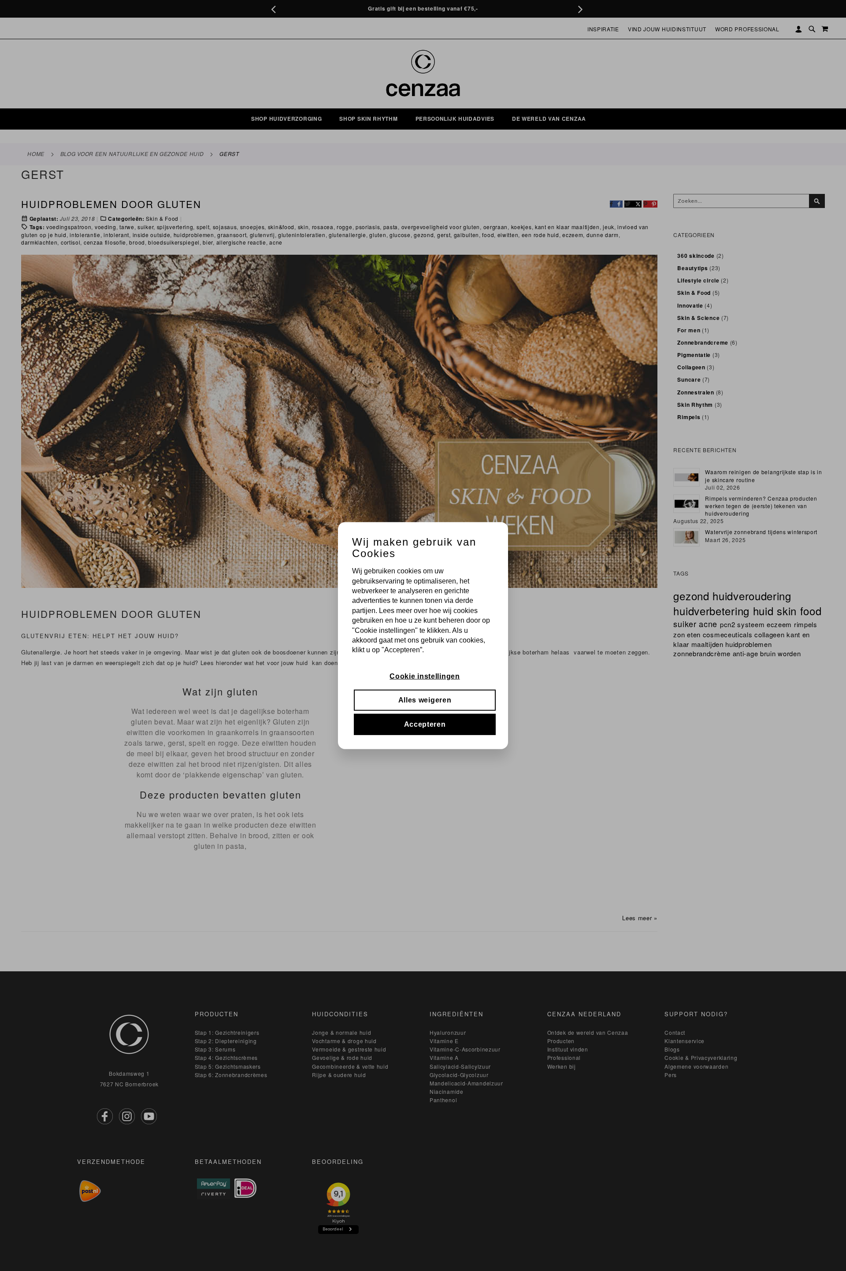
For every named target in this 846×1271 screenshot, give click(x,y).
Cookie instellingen (425, 676)
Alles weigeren (425, 700)
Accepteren (425, 724)
